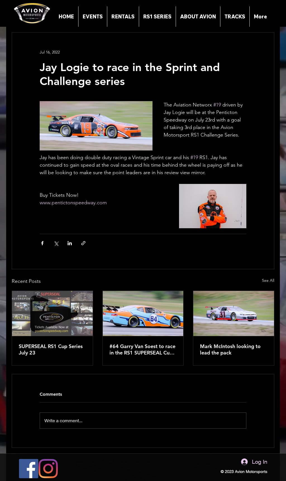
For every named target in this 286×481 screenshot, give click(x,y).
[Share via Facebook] (42, 243)
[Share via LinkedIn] (69, 243)
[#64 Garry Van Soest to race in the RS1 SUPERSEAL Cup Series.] (143, 313)
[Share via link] (83, 243)
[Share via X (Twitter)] (56, 243)
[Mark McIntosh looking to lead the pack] (233, 313)
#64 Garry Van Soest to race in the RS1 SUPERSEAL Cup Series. (142, 349)
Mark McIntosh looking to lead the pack (230, 349)
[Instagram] (48, 468)
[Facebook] (28, 468)
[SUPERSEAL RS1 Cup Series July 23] (52, 313)
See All (268, 280)
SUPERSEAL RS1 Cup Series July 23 (51, 349)
